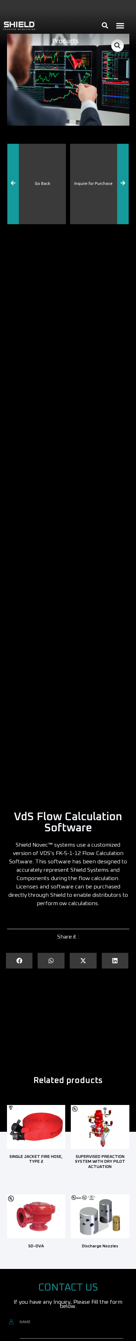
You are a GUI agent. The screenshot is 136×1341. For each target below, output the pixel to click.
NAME (25, 1322)
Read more (36, 1174)
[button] (120, 25)
